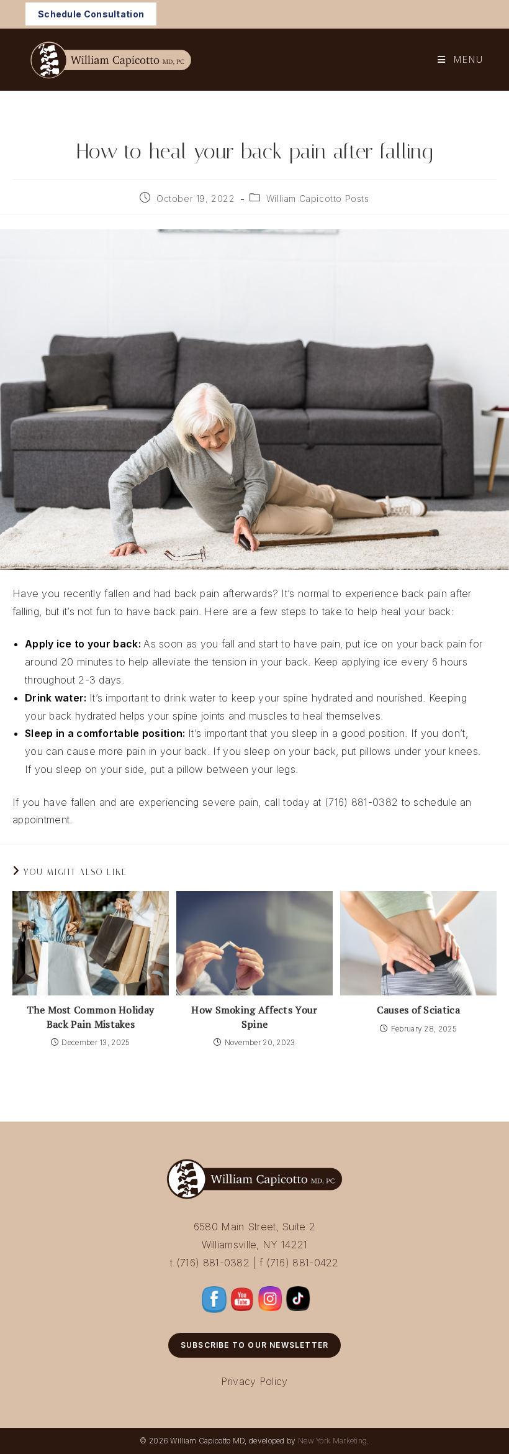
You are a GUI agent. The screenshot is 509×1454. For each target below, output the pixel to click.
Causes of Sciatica (418, 1010)
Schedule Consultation (91, 14)
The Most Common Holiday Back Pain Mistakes (90, 1016)
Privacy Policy (254, 1381)
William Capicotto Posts (317, 198)
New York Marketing (332, 1440)
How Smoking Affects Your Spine (254, 1016)
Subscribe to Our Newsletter (254, 1345)
